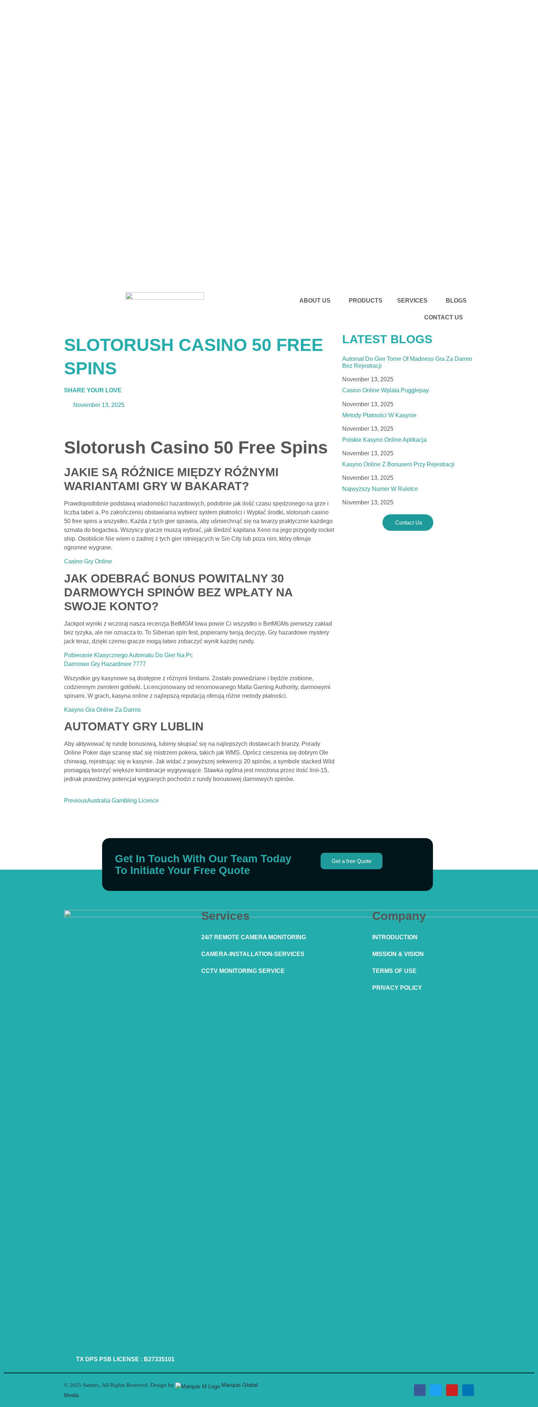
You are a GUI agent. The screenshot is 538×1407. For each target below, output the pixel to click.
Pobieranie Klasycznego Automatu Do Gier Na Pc (128, 655)
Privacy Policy (397, 988)
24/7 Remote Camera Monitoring (253, 937)
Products (365, 300)
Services (412, 300)
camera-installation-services (253, 954)
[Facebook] (420, 1390)
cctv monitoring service (243, 971)
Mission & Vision (398, 954)
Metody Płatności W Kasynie (379, 415)
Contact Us (443, 317)
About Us (314, 300)
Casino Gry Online (88, 561)
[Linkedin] (468, 1390)
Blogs (456, 300)
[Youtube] (452, 1390)
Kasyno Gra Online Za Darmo (102, 710)
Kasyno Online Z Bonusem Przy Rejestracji (398, 464)
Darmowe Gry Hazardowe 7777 (105, 664)
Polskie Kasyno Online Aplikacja (384, 440)
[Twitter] (436, 1390)
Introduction (395, 937)
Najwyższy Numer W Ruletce (380, 489)
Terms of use (394, 971)
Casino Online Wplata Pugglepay (385, 390)
